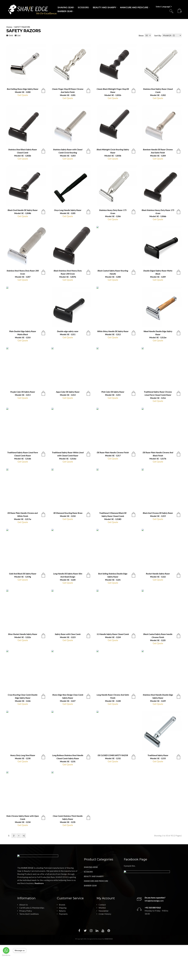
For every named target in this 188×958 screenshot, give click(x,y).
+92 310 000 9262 (153, 907)
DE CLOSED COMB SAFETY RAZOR (113, 755)
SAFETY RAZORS (22, 27)
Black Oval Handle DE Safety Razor (23, 210)
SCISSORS (88, 871)
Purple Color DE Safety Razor (22, 392)
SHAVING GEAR (91, 867)
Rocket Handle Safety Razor (158, 573)
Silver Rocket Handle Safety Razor (22, 634)
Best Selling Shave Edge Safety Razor (22, 89)
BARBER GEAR (90, 885)
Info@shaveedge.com (154, 900)
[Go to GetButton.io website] (6, 955)
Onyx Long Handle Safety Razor (67, 210)
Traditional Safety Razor (158, 755)
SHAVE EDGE (108, 939)
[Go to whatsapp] (6, 950)
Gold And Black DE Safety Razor (22, 573)
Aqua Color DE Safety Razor (68, 392)
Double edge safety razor (67, 331)
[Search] (171, 11)
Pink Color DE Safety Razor (112, 392)
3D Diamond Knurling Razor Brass (67, 513)
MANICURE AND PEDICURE (96, 881)
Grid (10, 35)
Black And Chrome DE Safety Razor (158, 513)
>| (24, 835)
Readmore (39, 883)
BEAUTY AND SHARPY (94, 876)
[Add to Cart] (43, 90)
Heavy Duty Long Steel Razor (22, 755)
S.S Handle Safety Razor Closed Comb (113, 634)
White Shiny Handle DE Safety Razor (113, 331)
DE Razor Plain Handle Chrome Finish (113, 452)
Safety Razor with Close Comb (68, 634)
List (18, 35)
